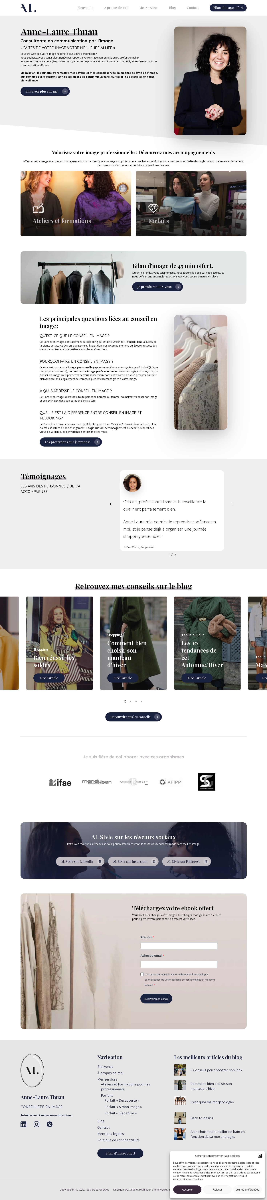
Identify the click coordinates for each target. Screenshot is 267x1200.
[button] (260, 1156)
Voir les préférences (247, 1189)
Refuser (217, 1189)
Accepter (187, 1189)
